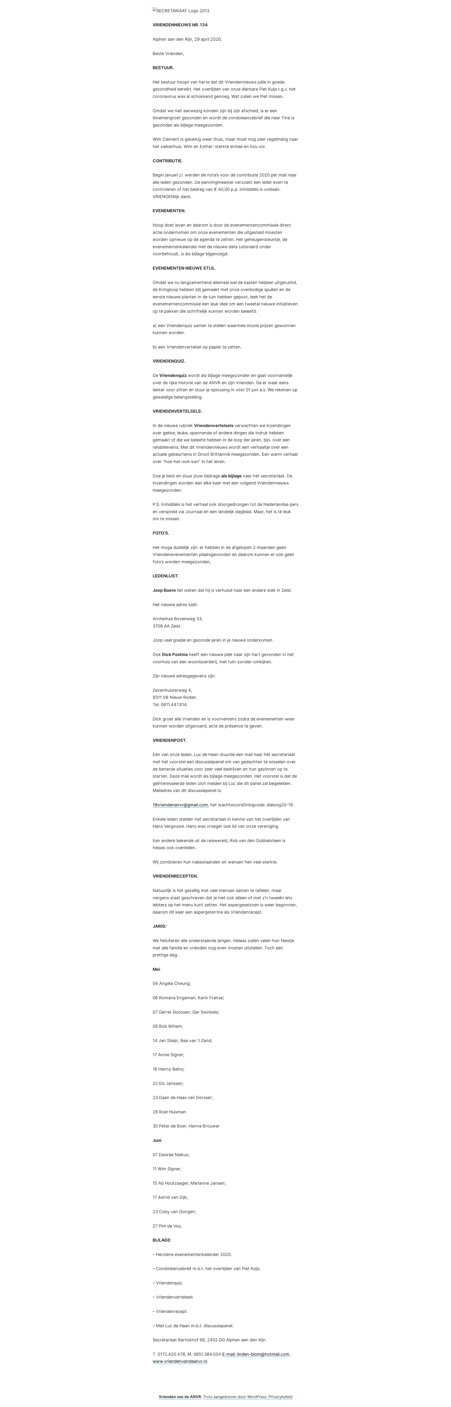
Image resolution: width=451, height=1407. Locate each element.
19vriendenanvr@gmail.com (180, 804)
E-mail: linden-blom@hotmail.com (255, 1354)
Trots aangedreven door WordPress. (235, 1396)
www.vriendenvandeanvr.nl (180, 1361)
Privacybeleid (280, 1396)
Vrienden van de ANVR (180, 1396)
